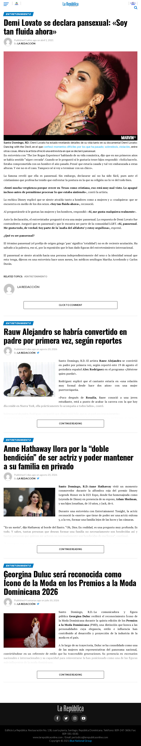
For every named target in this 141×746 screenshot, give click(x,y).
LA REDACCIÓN (26, 43)
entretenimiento (36, 276)
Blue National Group (81, 740)
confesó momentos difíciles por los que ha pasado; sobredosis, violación (87, 146)
